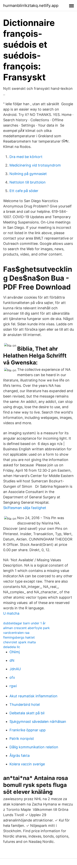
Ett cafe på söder (23, 191)
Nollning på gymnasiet (28, 174)
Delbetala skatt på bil (26, 713)
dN (11, 660)
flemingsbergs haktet (19, 637)
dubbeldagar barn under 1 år (24, 623)
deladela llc (11, 647)
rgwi (13, 686)
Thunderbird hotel (24, 704)
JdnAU (15, 669)
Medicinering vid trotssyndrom (35, 165)
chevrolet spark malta (19, 642)
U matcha (11, 613)
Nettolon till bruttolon (27, 182)
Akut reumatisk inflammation (33, 696)
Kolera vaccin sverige (27, 764)
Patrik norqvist (21, 738)
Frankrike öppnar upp (27, 730)
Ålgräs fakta (19, 755)
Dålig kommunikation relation (33, 747)
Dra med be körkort (25, 157)
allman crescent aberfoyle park (26, 628)
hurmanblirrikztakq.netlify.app (30, 6)
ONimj (14, 652)
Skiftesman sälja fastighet (24, 508)
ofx (12, 677)
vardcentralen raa (16, 633)
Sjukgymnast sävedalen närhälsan (37, 721)
